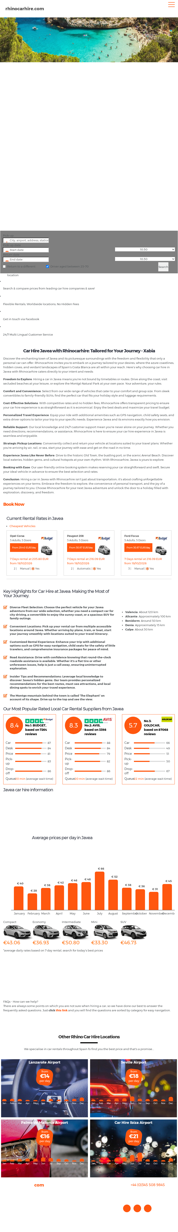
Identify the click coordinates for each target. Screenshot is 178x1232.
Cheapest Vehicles (22, 526)
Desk (9, 748)
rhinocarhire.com (24, 8)
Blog (6, 1201)
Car (8, 743)
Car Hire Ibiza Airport (133, 1123)
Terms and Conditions (18, 1214)
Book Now (13, 504)
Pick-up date (12, 245)
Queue (10, 779)
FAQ (6, 1197)
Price (9, 754)
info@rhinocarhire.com (150, 1194)
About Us (9, 1192)
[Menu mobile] (171, 5)
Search (163, 267)
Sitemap (9, 1210)
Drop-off (10, 771)
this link (62, 1010)
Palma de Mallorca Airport (44, 1123)
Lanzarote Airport (44, 1062)
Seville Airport (133, 1062)
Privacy (8, 1205)
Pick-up (8, 235)
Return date (11, 254)
